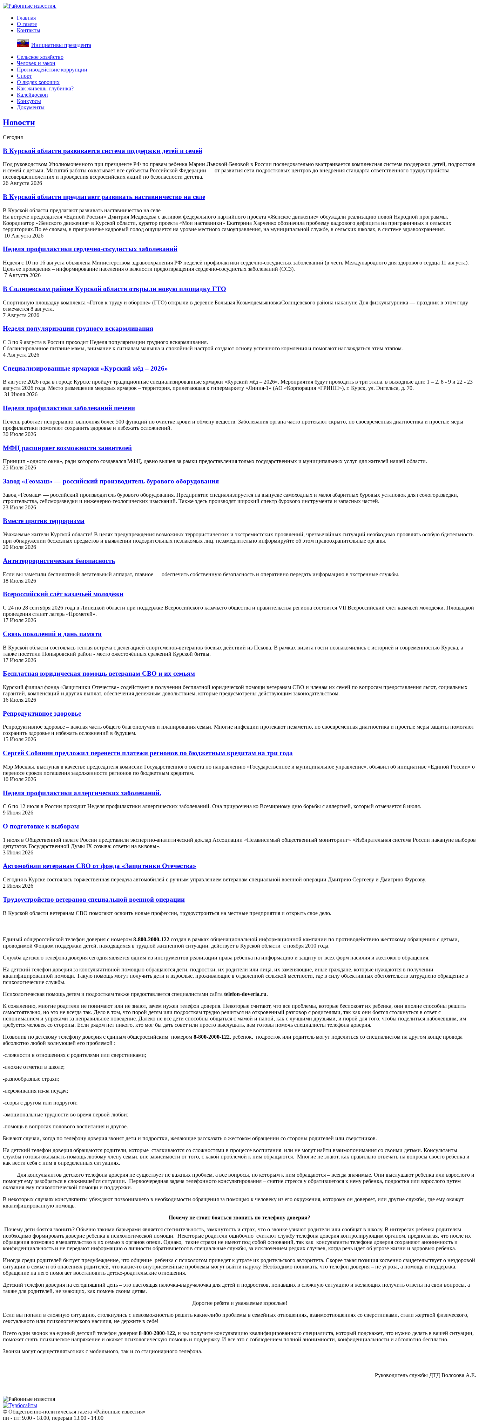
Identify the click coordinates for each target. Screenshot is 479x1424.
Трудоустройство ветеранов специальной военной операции (94, 899)
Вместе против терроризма (44, 520)
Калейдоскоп (32, 95)
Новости (19, 122)
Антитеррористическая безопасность (59, 560)
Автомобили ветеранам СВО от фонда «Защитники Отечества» (99, 865)
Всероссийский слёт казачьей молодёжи (63, 594)
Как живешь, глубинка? (45, 88)
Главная (26, 18)
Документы (31, 107)
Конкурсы (29, 101)
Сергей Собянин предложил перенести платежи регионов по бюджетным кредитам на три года (148, 753)
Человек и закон (36, 63)
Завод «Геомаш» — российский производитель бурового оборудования (111, 481)
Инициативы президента (61, 45)
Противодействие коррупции (52, 70)
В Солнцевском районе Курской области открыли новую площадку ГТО (114, 289)
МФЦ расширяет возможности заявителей (67, 448)
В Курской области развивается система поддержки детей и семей (102, 150)
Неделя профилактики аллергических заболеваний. (82, 793)
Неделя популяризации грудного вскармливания (78, 328)
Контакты (28, 30)
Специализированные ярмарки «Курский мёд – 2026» (85, 368)
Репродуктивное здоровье (42, 713)
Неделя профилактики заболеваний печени (69, 408)
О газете (27, 24)
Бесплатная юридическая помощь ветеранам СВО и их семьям (99, 673)
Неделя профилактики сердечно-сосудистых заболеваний (90, 249)
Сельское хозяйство (40, 57)
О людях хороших (38, 82)
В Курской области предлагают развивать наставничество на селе (104, 196)
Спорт (24, 76)
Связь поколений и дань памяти (52, 634)
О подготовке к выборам (41, 826)
